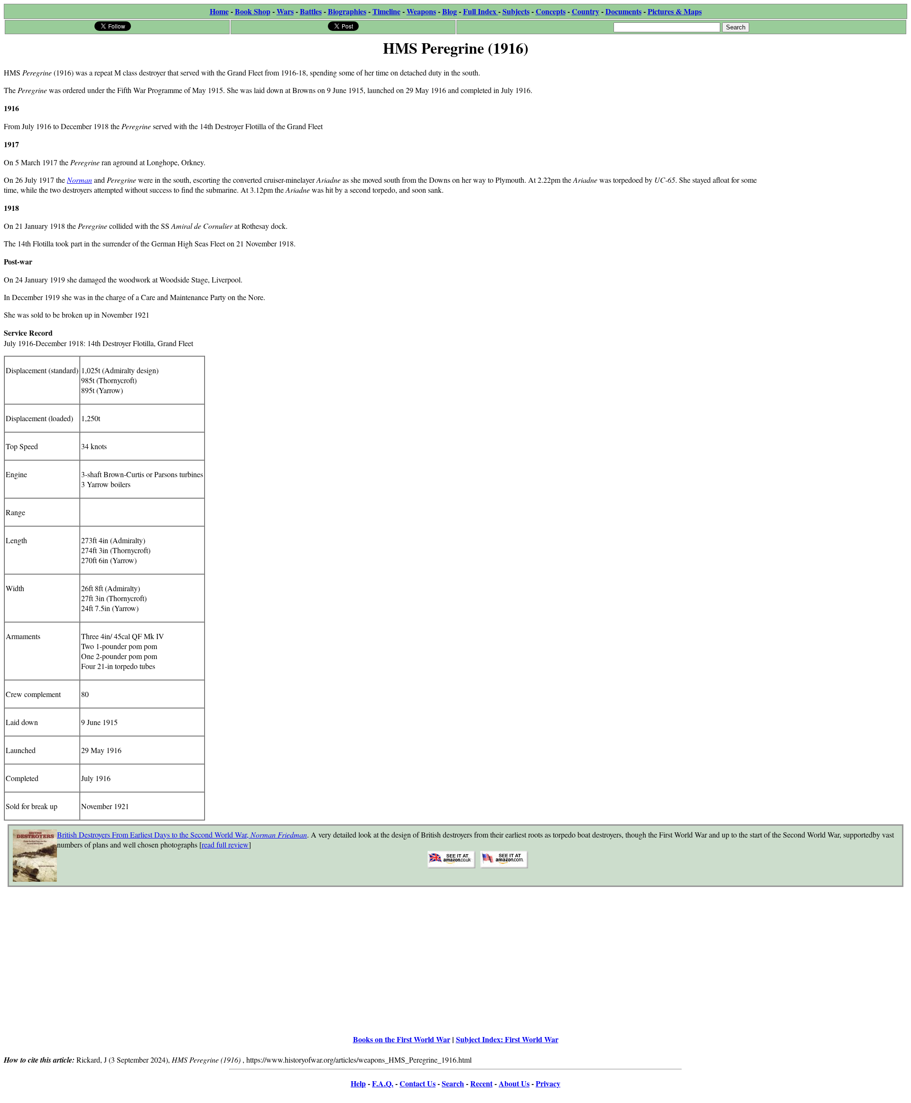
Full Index (480, 11)
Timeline (386, 11)
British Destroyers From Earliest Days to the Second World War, (182, 834)
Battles (311, 11)
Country (585, 11)
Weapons (421, 11)
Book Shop (252, 11)
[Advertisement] (835, 119)
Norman (79, 180)
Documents (623, 11)
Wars (285, 11)
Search (453, 1083)
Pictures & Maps (675, 11)
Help (358, 1083)
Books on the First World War (401, 1039)
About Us (514, 1083)
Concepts (551, 11)
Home (219, 11)
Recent (481, 1083)
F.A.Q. (382, 1083)
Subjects (516, 11)
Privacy (548, 1083)
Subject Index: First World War (507, 1039)
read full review (225, 844)
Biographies (347, 11)
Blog (449, 11)
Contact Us (418, 1083)
